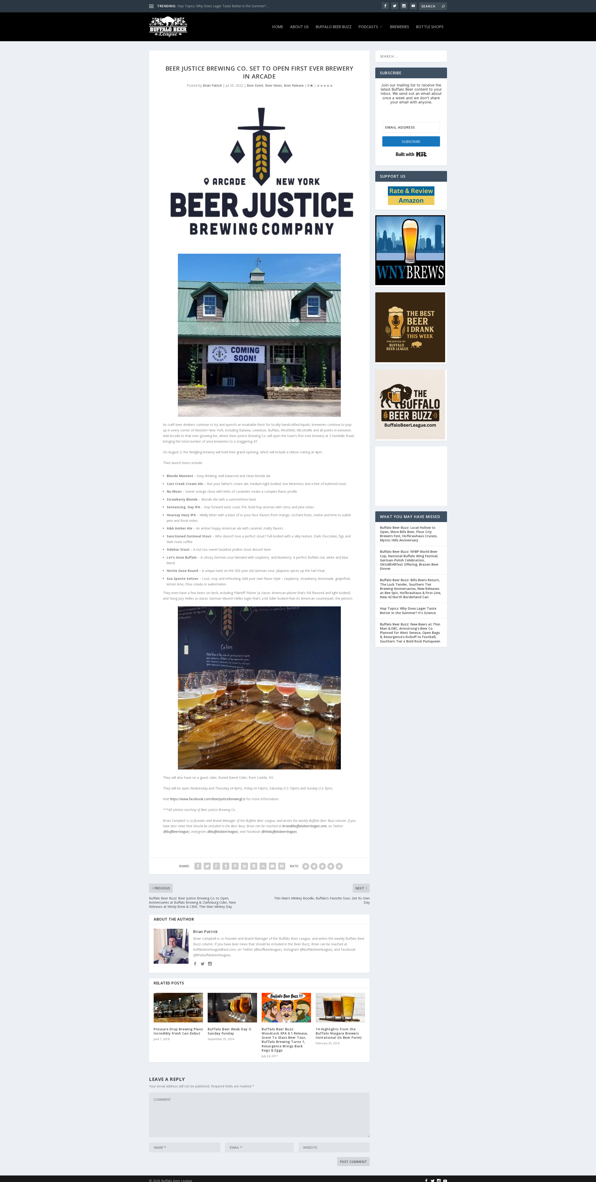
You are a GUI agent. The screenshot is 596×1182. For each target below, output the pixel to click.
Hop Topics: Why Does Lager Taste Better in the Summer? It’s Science (408, 610)
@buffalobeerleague (222, 831)
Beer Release (294, 85)
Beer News (273, 85)
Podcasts (368, 27)
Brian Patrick (212, 85)
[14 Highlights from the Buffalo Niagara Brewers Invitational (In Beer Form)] (340, 1007)
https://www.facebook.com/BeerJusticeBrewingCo (207, 799)
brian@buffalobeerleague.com (304, 826)
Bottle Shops (430, 27)
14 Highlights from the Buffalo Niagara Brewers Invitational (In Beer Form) (339, 1033)
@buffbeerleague (176, 831)
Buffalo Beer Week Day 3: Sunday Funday (230, 1031)
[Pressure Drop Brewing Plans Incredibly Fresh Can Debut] (178, 1007)
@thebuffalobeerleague (279, 831)
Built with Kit (411, 154)
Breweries (399, 27)
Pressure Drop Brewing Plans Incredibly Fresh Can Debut (178, 1031)
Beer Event (255, 85)
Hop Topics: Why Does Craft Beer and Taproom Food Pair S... (224, 6)
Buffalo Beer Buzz (334, 27)
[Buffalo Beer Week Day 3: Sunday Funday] (232, 1007)
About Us (299, 27)
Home (277, 27)
